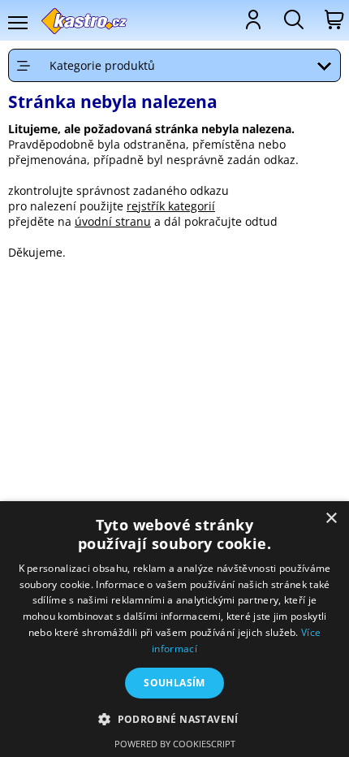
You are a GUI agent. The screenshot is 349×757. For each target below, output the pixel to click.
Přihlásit (251, 19)
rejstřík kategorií (171, 206)
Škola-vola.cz (85, 20)
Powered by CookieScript (174, 744)
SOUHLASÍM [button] (174, 683)
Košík (333, 19)
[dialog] (174, 629)
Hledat (292, 19)
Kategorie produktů (102, 65)
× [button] (331, 519)
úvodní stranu (113, 221)
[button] (174, 718)
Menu (17, 22)
